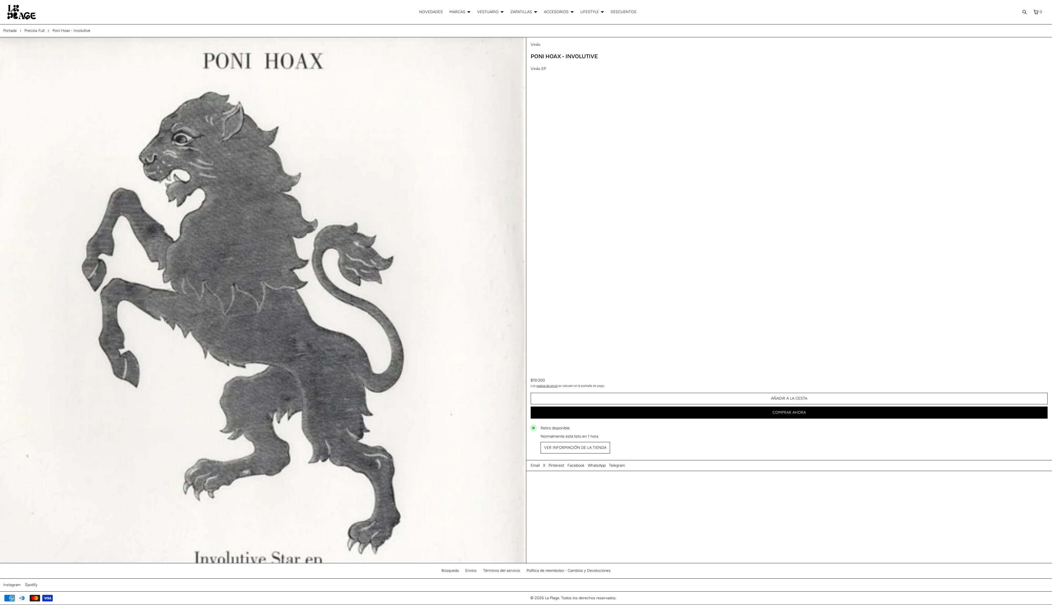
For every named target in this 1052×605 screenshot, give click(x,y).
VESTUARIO (488, 12)
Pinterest (556, 465)
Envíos (471, 570)
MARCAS (457, 12)
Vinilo (535, 44)
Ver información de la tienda (575, 447)
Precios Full (34, 30)
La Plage (552, 598)
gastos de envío (547, 386)
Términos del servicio (501, 570)
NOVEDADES (431, 12)
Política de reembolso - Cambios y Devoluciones (569, 570)
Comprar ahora (789, 412)
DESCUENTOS (623, 12)
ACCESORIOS (556, 12)
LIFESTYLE (589, 12)
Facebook (576, 465)
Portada (9, 30)
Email (535, 465)
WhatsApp (597, 465)
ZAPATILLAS (521, 12)
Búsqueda (450, 570)
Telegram (617, 465)
